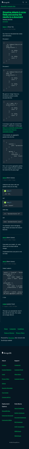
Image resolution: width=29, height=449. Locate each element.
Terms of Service (9, 333)
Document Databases (20, 417)
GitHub (4, 383)
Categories (13, 329)
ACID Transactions (19, 426)
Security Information (7, 388)
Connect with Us (6, 397)
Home (6, 329)
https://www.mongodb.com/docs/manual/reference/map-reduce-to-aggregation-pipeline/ (12, 129)
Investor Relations (6, 370)
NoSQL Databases (19, 413)
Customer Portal (19, 370)
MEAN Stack (18, 436)
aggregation (5, 21)
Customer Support (19, 379)
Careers (4, 365)
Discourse (11, 338)
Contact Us (17, 365)
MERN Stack (18, 431)
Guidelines (21, 329)
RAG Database (18, 422)
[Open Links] (26, 2)
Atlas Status (18, 374)
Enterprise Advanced (7, 415)
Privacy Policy (20, 333)
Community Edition (7, 420)
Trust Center (5, 392)
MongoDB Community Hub (8, 6)
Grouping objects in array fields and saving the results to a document (14, 14)
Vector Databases (19, 408)
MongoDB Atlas (6, 411)
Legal (3, 374)
